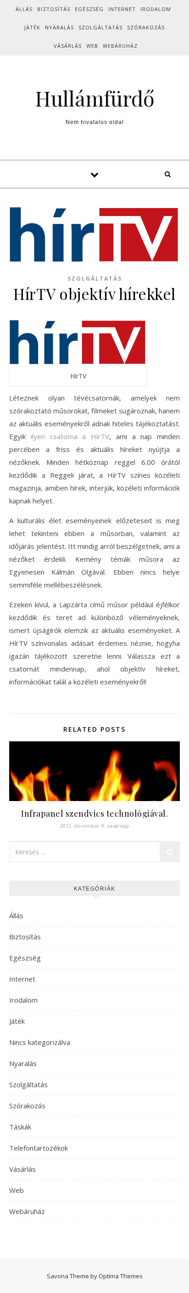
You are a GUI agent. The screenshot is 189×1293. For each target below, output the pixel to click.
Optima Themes (121, 1276)
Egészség (89, 9)
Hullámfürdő (95, 98)
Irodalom (155, 9)
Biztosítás (53, 9)
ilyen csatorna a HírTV (70, 436)
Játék (32, 27)
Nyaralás (59, 27)
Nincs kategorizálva (39, 1042)
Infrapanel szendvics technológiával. (94, 813)
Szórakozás (146, 27)
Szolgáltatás (100, 27)
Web (92, 45)
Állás (24, 9)
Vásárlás (68, 45)
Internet (122, 9)
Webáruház (120, 45)
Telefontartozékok (38, 1147)
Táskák (20, 1126)
